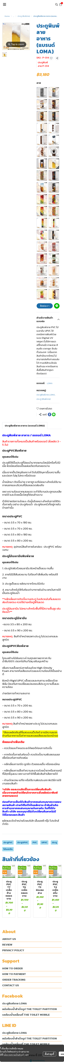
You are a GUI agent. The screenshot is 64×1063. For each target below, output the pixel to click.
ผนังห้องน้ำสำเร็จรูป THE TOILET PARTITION (29, 1009)
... (13, 16)
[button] (56, 4)
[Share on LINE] (54, 414)
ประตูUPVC (22, 842)
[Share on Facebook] (49, 414)
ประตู (54, 842)
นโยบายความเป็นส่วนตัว (14, 1054)
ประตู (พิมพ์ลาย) (24, 16)
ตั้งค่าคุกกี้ (49, 1054)
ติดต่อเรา (44, 305)
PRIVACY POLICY (13, 950)
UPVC (44, 842)
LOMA (50, 383)
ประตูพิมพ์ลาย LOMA (45, 394)
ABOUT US (9, 939)
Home (7, 16)
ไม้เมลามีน (8, 849)
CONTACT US (10, 985)
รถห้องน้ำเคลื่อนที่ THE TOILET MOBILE (26, 1015)
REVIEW (7, 945)
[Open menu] (4, 4)
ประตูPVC (8, 842)
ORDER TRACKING (13, 980)
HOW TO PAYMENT (14, 974)
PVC (35, 842)
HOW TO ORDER (12, 968)
